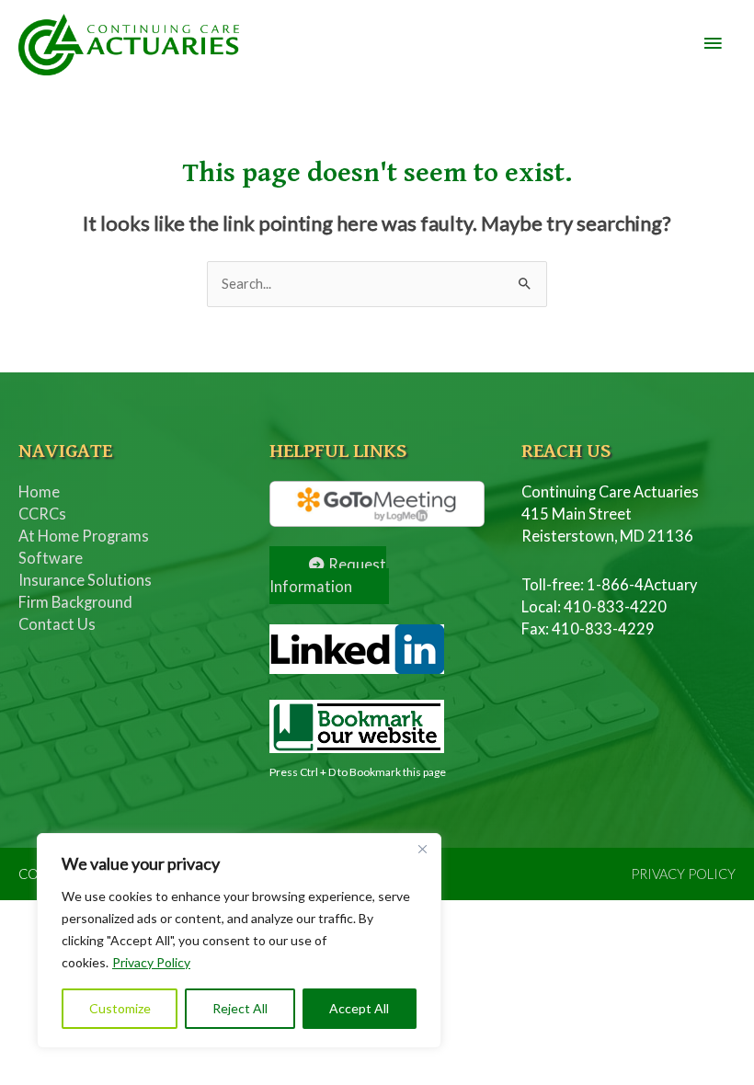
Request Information (327, 575)
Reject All (240, 1008)
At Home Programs (83, 535)
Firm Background (75, 602)
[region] (239, 940)
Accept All (359, 1008)
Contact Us (57, 624)
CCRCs (42, 513)
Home (39, 491)
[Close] (422, 849)
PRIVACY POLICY (683, 874)
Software (50, 557)
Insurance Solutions (85, 579)
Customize (120, 1008)
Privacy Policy (151, 962)
